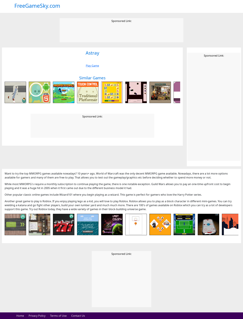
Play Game (92, 65)
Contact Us (78, 316)
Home (20, 316)
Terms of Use (58, 316)
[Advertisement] (121, 33)
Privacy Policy (37, 316)
